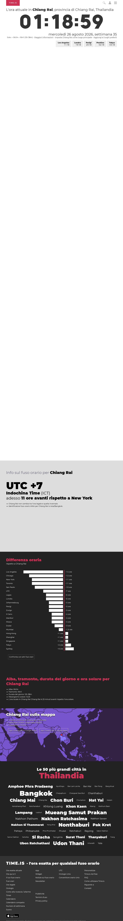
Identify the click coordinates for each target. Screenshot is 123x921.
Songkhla (58, 837)
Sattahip (25, 837)
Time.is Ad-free (90, 874)
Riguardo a (89, 885)
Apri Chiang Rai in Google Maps (23, 731)
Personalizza (89, 870)
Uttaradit (91, 843)
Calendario (11, 899)
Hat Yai (96, 800)
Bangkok (36, 793)
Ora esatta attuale (14, 870)
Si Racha (41, 837)
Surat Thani (75, 837)
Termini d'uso (41, 897)
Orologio (10, 888)
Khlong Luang (53, 806)
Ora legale (10, 885)
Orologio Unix (65, 874)
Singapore (10, 641)
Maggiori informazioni (43, 37)
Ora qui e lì (11, 874)
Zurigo (9, 610)
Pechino (100, 44)
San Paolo (10, 587)
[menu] (115, 3)
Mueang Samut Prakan (76, 812)
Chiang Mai (22, 800)
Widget (38, 874)
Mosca (9, 622)
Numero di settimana (15, 906)
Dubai (8, 626)
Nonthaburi (74, 825)
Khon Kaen (76, 806)
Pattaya (18, 831)
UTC (8, 591)
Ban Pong (98, 786)
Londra (77, 44)
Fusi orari (10, 881)
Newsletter (40, 881)
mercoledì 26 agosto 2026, (83, 34)
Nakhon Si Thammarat (27, 824)
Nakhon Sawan (99, 818)
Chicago (9, 576)
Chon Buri (61, 800)
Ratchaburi (75, 831)
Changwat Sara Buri (77, 793)
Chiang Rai (43, 800)
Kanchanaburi (34, 806)
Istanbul (9, 618)
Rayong (89, 831)
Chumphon (81, 800)
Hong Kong (11, 633)
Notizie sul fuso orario (44, 878)
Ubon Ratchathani (35, 843)
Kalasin (109, 800)
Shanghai (10, 637)
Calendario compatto (15, 902)
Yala (100, 843)
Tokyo (112, 44)
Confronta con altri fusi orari (21, 657)
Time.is (13, 3)
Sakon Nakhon (102, 831)
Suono (9, 910)
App (37, 870)
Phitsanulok (32, 831)
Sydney (9, 649)
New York (10, 580)
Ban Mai (87, 786)
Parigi (88, 44)
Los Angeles (63, 44)
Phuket (62, 831)
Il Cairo (9, 614)
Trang (112, 837)
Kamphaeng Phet (19, 806)
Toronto (9, 583)
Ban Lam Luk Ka (74, 786)
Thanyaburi (97, 837)
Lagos (8, 595)
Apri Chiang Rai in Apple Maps (54, 731)
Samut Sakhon (13, 837)
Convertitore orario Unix (69, 878)
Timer (8, 895)
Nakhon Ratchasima (64, 818)
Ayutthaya (60, 786)
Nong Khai (51, 825)
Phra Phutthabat (49, 831)
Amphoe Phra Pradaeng (30, 786)
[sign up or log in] (110, 4)
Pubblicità (39, 894)
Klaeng (92, 806)
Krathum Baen (104, 806)
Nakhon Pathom (26, 818)
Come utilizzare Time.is (94, 881)
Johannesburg (12, 603)
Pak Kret (102, 824)
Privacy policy (41, 901)
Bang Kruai (110, 786)
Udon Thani (68, 843)
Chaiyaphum (61, 793)
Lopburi (39, 812)
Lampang (23, 812)
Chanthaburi (95, 793)
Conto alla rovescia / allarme (18, 892)
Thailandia (61, 775)
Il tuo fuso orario (13, 878)
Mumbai (9, 630)
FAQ (86, 878)
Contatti (87, 888)
